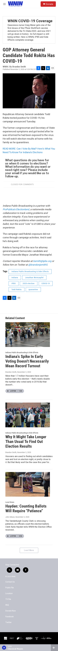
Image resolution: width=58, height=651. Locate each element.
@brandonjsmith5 (37, 264)
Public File (9, 588)
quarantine (33, 289)
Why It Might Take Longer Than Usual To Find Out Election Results (25, 441)
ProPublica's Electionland (16, 209)
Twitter (8, 622)
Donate (49, 4)
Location (9, 593)
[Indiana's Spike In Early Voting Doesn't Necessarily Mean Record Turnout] (27, 334)
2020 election (29, 283)
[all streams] (54, 647)
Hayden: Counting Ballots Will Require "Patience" (26, 508)
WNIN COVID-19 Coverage (30, 21)
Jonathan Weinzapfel (34, 277)
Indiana (14, 277)
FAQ (7, 605)
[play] (4, 647)
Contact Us (10, 582)
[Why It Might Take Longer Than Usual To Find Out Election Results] (27, 415)
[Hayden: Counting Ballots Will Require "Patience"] (27, 484)
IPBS (13, 283)
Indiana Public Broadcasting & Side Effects (30, 271)
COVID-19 (46, 283)
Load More (29, 550)
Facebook (9, 617)
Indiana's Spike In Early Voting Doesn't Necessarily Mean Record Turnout (27, 361)
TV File (8, 599)
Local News (9, 502)
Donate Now (10, 611)
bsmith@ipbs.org (42, 261)
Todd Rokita (16, 289)
